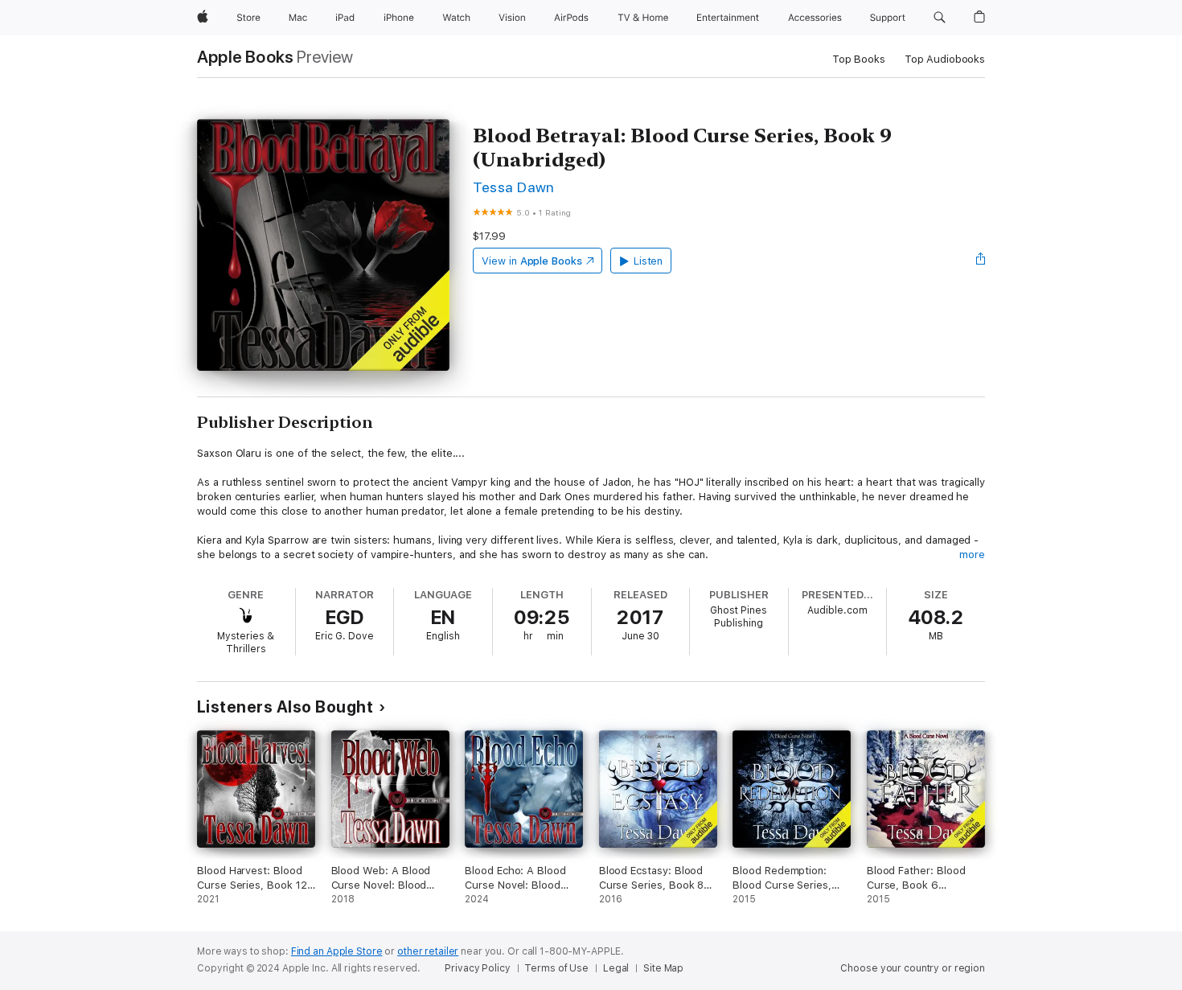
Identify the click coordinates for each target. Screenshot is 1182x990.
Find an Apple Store (337, 951)
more (972, 554)
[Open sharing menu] (981, 260)
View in (532, 261)
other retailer (427, 951)
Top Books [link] (858, 59)
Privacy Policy (477, 968)
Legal (616, 968)
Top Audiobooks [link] (945, 59)
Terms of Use (556, 968)
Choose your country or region (912, 968)
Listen (648, 261)
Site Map (663, 968)
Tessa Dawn (514, 187)
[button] (939, 17)
